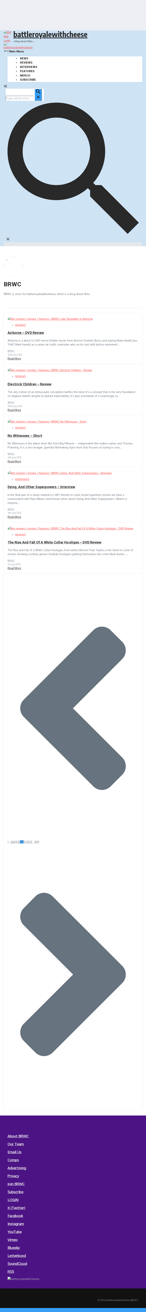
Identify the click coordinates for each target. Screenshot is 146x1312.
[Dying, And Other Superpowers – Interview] (60, 473)
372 (26, 841)
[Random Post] (5, 87)
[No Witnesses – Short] (47, 421)
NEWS (24, 58)
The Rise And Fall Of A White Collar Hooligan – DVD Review (54, 542)
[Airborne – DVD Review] (50, 318)
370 (17, 841)
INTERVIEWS (28, 67)
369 (13, 841)
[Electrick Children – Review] (50, 370)
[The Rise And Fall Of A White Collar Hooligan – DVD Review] (70, 528)
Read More (14, 358)
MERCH (25, 75)
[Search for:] (24, 98)
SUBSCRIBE (28, 79)
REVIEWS (26, 62)
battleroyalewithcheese (50, 34)
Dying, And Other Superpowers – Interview (41, 487)
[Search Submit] (38, 95)
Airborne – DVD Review (26, 333)
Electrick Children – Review (29, 384)
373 (30, 841)
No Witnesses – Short (25, 436)
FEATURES (27, 71)
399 (36, 841)
